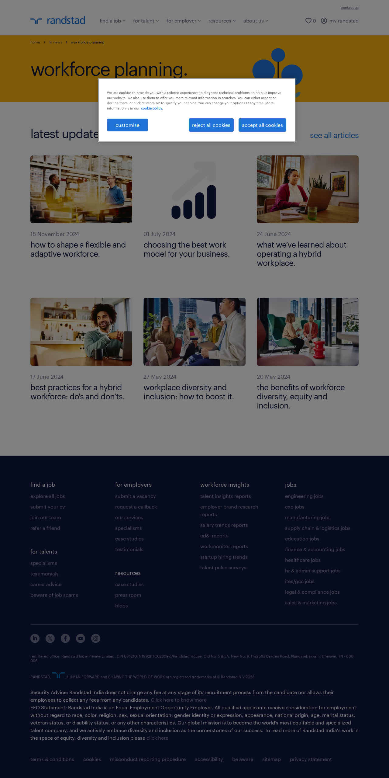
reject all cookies (211, 125)
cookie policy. (152, 108)
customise (127, 125)
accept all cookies (262, 125)
